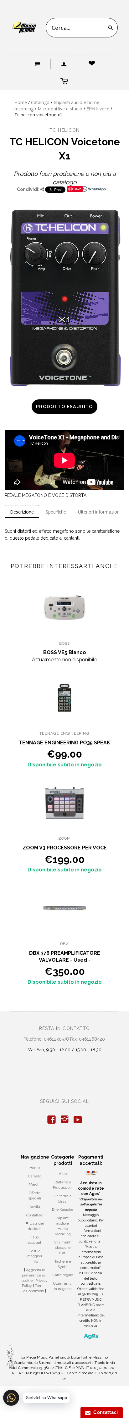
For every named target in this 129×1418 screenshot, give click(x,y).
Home (20, 102)
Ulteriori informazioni (99, 512)
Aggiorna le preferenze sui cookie (34, 1275)
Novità (34, 1206)
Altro (63, 1173)
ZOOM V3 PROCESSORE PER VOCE (65, 848)
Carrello (34, 1176)
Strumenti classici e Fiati (62, 1247)
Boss (64, 643)
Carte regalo (63, 1275)
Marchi (34, 1184)
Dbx (64, 944)
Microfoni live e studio (60, 109)
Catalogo (40, 102)
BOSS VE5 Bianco (64, 652)
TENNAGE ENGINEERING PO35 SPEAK (64, 743)
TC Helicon (64, 130)
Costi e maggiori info (34, 1256)
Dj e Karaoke (62, 1209)
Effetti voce (97, 109)
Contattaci (34, 1215)
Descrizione (22, 512)
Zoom (64, 838)
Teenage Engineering (64, 733)
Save (77, 188)
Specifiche (56, 512)
